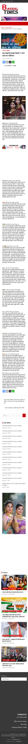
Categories (4, 676)
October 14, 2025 (6, 667)
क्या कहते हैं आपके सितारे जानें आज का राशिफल (12, 425)
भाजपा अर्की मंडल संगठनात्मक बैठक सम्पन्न (12, 592)
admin (10, 58)
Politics (5, 573)
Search (24, 415)
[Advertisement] (14, 164)
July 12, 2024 (5, 58)
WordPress (19, 741)
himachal (5, 588)
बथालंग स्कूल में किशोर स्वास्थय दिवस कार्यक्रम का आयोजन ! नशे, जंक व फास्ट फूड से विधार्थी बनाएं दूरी (14, 401)
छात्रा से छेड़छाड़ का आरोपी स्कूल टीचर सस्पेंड (14, 408)
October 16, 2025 (6, 643)
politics (19, 588)
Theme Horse (16, 739)
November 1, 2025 (6, 618)
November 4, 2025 (6, 594)
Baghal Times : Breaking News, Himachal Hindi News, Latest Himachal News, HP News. (13, 735)
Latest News (6, 50)
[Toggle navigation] (3, 23)
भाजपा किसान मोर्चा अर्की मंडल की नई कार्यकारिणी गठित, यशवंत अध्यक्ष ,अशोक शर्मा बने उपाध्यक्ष (13, 616)
